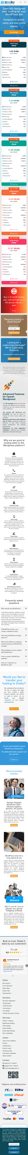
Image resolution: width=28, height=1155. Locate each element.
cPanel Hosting (8, 1021)
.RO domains (7, 1003)
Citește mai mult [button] (7, 971)
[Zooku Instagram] (13, 1073)
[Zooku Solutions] (7, 2)
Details (14, 311)
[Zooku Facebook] (9, 1073)
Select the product (14, 326)
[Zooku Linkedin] (16, 1076)
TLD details (6, 1011)
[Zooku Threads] (16, 1073)
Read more (14, 825)
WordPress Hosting (9, 1023)
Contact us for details (14, 359)
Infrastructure (7, 1046)
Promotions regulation (9, 1053)
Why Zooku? (6, 983)
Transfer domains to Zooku (11, 1013)
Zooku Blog (6, 988)
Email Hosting (7, 1028)
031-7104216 (12, 1063)
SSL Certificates (8, 1033)
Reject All (14, 1148)
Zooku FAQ (6, 991)
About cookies (7, 1056)
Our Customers (7, 986)
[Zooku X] (13, 1076)
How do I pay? (7, 1048)
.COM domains (7, 1006)
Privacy (5, 1043)
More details (15, 82)
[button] (1, 965)
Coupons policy (7, 1051)
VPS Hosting (6, 1026)
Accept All (14, 1152)
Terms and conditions (9, 1041)
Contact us (14, 759)
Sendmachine (7, 993)
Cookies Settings (14, 1144)
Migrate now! (14, 709)
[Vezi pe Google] (4, 960)
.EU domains (7, 1008)
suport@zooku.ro (13, 1068)
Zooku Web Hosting (9, 1031)
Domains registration (9, 1001)
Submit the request (14, 332)
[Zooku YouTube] (9, 1076)
